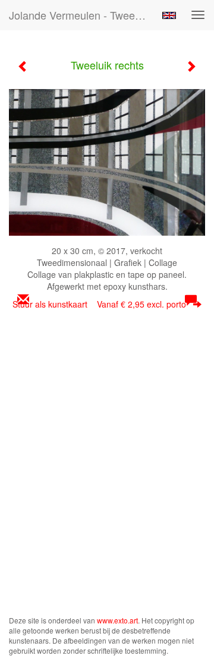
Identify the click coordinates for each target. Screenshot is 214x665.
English (169, 15)
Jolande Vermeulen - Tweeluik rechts (82, 15)
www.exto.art (117, 620)
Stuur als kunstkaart (99, 304)
